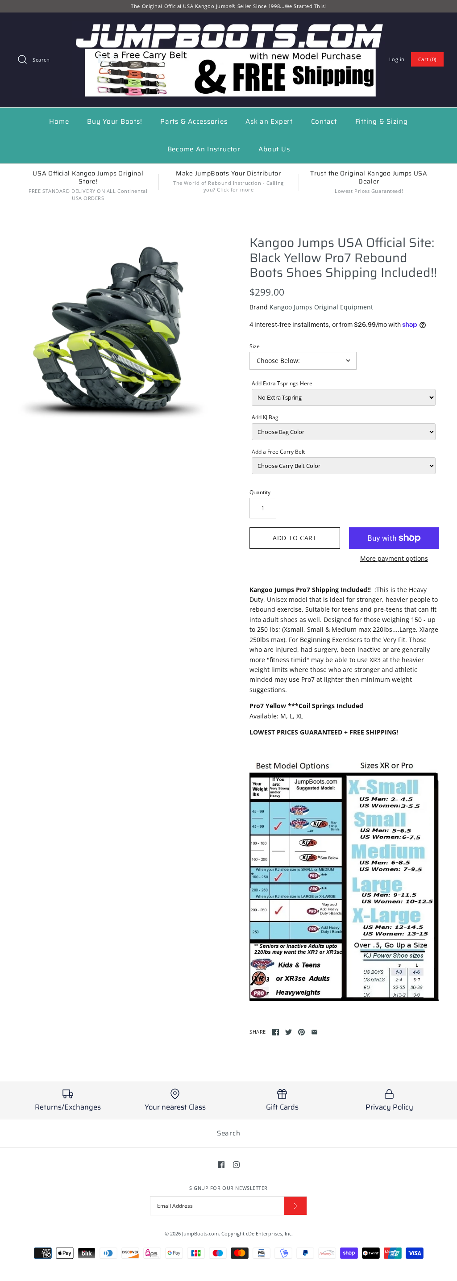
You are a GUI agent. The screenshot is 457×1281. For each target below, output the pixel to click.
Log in (397, 59)
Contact (324, 121)
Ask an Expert (269, 121)
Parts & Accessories (193, 121)
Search (229, 1133)
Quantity (259, 492)
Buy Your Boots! (114, 121)
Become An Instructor (204, 149)
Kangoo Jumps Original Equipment (321, 307)
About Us (274, 149)
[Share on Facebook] (275, 1032)
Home (59, 121)
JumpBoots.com (200, 1233)
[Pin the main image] (301, 1032)
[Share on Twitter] (288, 1032)
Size (254, 346)
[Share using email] (314, 1032)
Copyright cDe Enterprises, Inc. (257, 1233)
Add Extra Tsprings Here (282, 383)
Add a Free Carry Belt (278, 451)
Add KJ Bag (265, 417)
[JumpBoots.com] (228, 26)
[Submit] (295, 1206)
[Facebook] (101, 59)
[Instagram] (114, 59)
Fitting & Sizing (381, 121)
